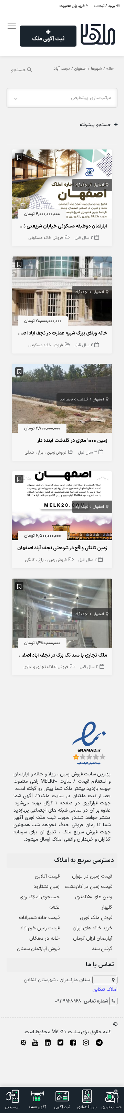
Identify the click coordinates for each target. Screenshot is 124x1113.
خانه (110, 69)
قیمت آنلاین (47, 876)
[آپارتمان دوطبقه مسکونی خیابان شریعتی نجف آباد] (62, 185)
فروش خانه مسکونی (46, 238)
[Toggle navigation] (10, 26)
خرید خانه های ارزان (92, 928)
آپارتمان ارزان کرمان (92, 938)
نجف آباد (81, 185)
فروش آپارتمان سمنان (38, 948)
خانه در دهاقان (44, 938)
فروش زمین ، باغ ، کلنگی (45, 452)
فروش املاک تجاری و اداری (46, 667)
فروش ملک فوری (96, 917)
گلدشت (82, 400)
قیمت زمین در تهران (92, 876)
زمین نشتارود (46, 886)
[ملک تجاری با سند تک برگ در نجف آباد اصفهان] (62, 614)
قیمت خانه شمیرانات (39, 917)
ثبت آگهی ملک (48, 39)
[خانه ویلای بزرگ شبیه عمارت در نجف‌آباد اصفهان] (62, 292)
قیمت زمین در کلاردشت (88, 886)
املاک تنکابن (104, 989)
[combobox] (62, 98)
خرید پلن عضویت (73, 6)
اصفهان (80, 69)
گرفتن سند (102, 948)
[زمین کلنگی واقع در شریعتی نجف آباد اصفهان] (62, 507)
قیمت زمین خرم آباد (40, 928)
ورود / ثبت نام (105, 6)
